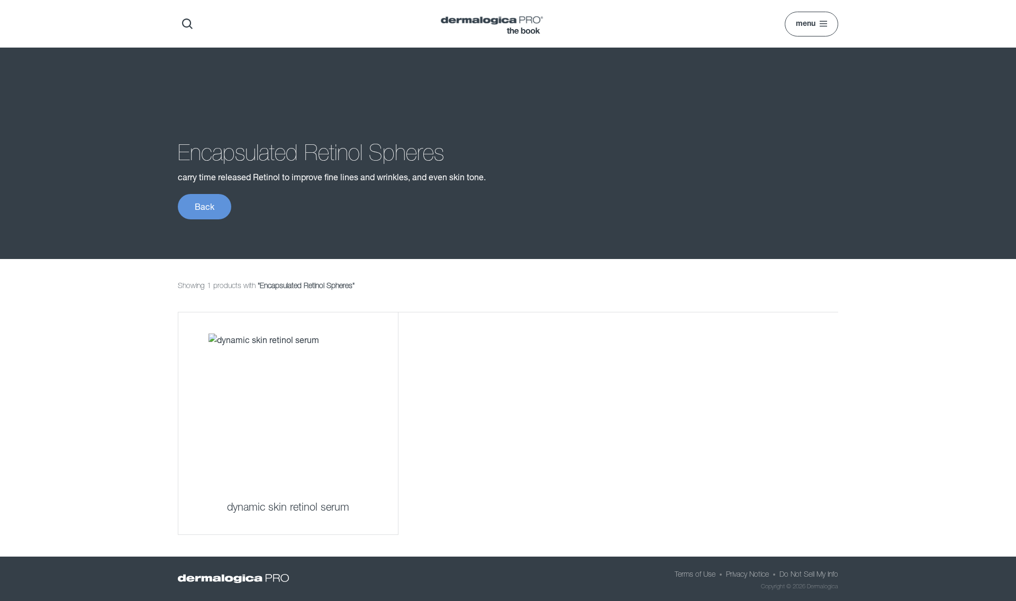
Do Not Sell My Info (808, 574)
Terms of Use (695, 574)
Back (204, 206)
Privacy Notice (747, 574)
